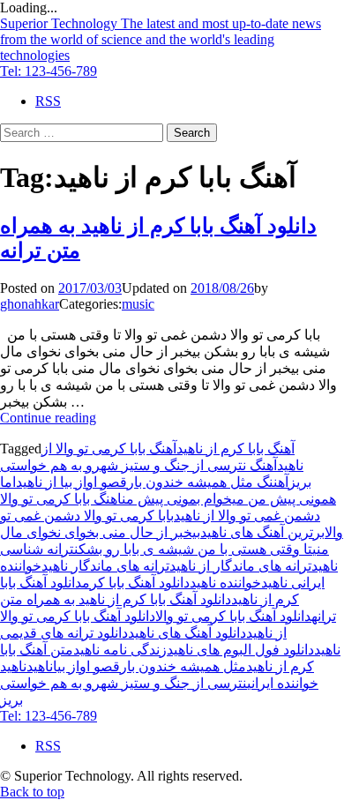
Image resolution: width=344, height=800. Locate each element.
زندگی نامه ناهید (120, 649)
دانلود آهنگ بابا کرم (136, 582)
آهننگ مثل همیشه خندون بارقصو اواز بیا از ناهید (152, 482)
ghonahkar (29, 303)
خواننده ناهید (225, 582)
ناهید (39, 666)
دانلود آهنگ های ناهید (187, 632)
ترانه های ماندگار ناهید (105, 565)
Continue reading (48, 417)
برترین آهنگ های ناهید (262, 532)
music (138, 303)
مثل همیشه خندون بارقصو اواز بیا (149, 666)
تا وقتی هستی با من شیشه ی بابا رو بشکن (193, 549)
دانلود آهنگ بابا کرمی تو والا (233, 616)
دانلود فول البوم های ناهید (240, 649)
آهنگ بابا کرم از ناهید (235, 448)
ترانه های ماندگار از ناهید (240, 565)
